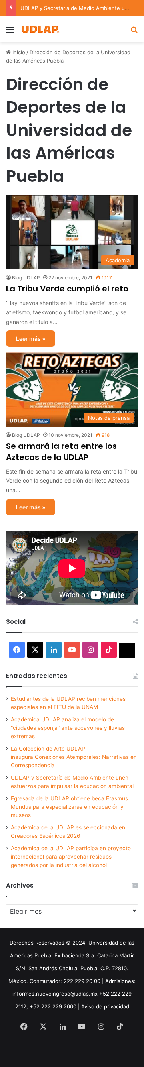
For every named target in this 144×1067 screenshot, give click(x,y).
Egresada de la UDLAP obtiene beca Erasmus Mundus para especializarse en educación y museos (69, 806)
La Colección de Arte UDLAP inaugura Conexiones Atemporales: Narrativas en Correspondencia (74, 756)
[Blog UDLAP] (40, 29)
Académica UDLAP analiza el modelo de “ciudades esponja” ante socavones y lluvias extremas (68, 727)
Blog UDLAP (26, 278)
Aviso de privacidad (105, 1006)
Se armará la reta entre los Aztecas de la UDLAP (61, 451)
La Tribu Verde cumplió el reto (67, 288)
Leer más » (30, 338)
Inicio (18, 52)
